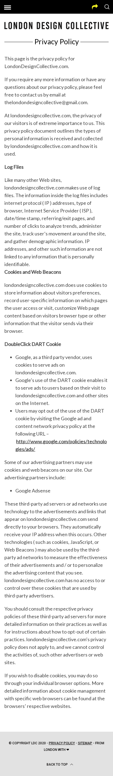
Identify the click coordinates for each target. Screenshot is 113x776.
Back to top (58, 764)
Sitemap (85, 743)
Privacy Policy (62, 743)
